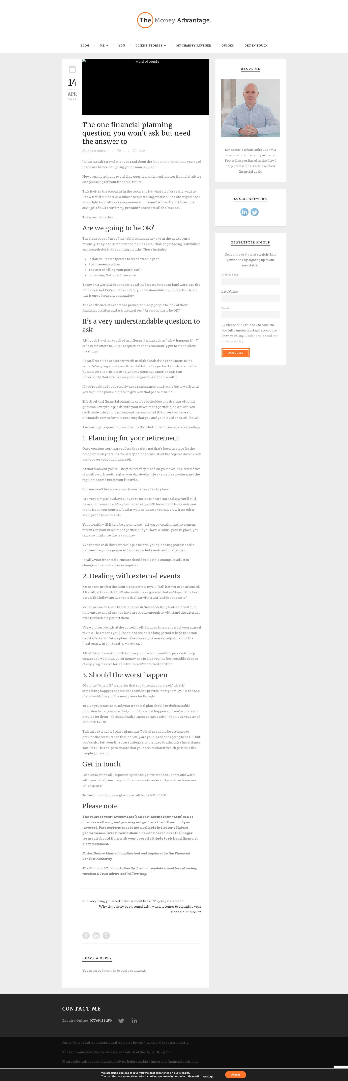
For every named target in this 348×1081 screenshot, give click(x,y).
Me (102, 45)
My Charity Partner (193, 45)
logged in (109, 970)
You (122, 45)
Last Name (229, 291)
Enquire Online (75, 1020)
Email (226, 308)
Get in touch (256, 45)
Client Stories (149, 45)
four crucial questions (169, 162)
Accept (235, 1075)
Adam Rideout (98, 151)
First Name (230, 275)
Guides (228, 45)
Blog (84, 45)
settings (208, 1076)
